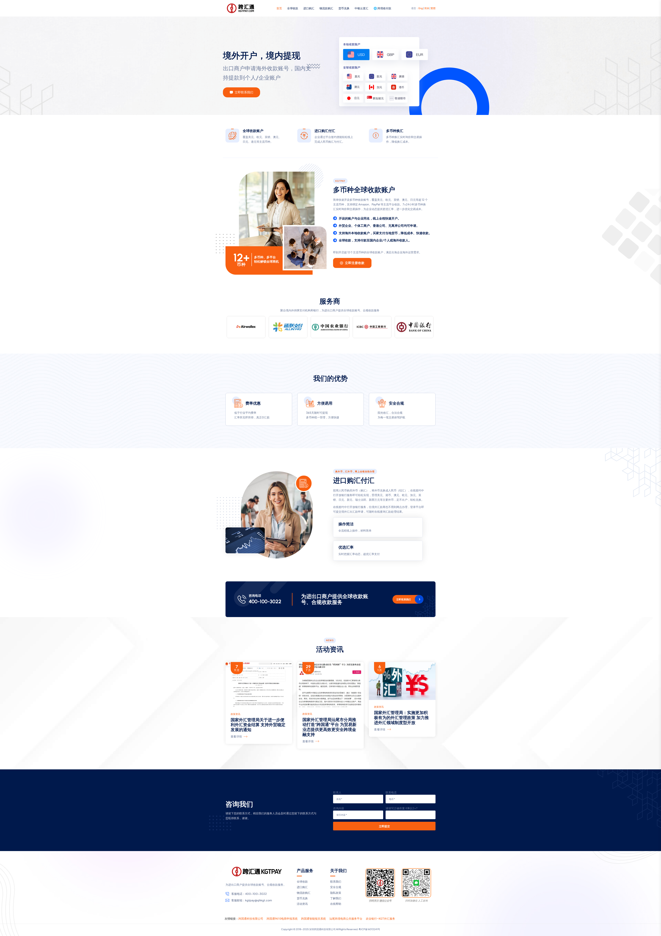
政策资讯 (235, 713)
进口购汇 (308, 8)
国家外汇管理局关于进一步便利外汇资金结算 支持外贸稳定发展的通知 (258, 724)
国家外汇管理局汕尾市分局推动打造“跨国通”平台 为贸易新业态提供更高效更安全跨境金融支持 (329, 727)
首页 (279, 8)
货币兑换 (343, 8)
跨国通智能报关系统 (313, 918)
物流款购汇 (326, 8)
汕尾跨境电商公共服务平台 (345, 918)
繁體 (433, 8)
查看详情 (236, 736)
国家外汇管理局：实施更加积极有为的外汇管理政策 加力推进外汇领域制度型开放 (401, 717)
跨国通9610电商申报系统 (282, 918)
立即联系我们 (403, 599)
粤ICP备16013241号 (369, 929)
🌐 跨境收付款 (382, 8)
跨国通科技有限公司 (250, 918)
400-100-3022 (265, 601)
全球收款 (292, 8)
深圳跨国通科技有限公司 (322, 929)
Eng (420, 8)
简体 (426, 8)
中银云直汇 (361, 8)
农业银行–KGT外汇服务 (380, 918)
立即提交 (384, 826)
